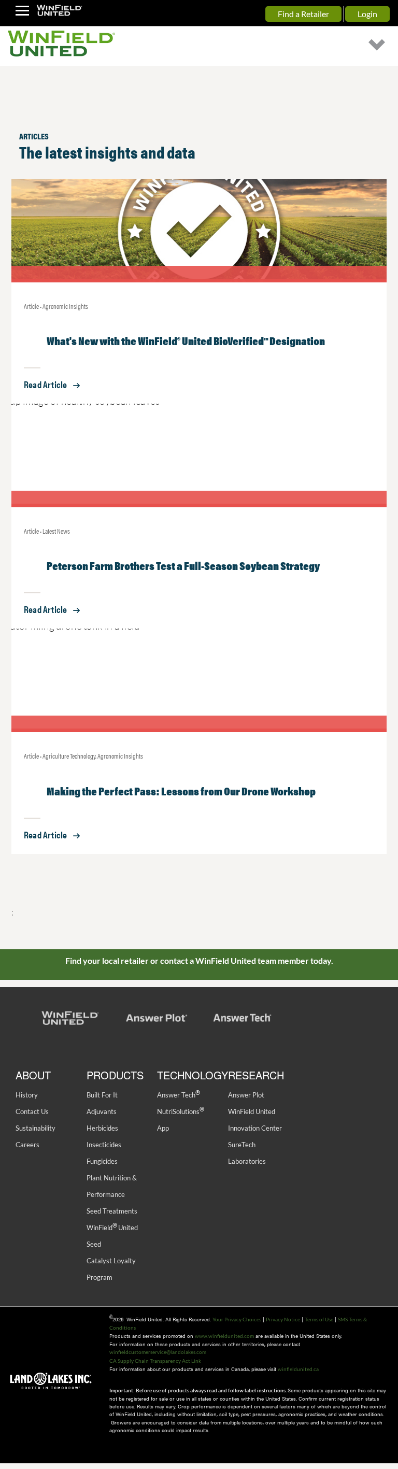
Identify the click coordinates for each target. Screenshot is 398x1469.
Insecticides (104, 1144)
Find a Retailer (303, 14)
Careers (27, 1144)
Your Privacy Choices (236, 1319)
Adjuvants (102, 1111)
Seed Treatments (112, 1211)
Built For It (102, 1095)
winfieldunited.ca (298, 1369)
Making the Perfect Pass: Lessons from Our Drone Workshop (181, 790)
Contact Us (32, 1111)
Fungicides (102, 1161)
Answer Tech (178, 1095)
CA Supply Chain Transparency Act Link (155, 1361)
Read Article (45, 384)
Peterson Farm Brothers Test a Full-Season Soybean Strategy (183, 565)
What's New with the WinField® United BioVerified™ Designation (186, 340)
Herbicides (102, 1128)
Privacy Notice (283, 1319)
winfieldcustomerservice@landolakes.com (157, 1352)
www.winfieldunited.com (224, 1336)
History (27, 1095)
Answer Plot (246, 1095)
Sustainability (35, 1128)
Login (367, 14)
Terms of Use (319, 1319)
